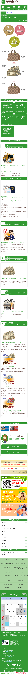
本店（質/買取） (7, 580)
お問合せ (21, 584)
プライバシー (21, 587)
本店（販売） (21, 580)
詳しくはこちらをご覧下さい (14, 178)
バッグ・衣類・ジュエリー (11, 552)
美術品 (4, 534)
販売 (26, 20)
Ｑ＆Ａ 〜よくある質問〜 (7, 572)
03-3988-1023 (9, 651)
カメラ (4, 537)
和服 (3, 543)
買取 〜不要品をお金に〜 (7, 563)
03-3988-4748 (9, 656)
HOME (3, 12)
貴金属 (4, 522)
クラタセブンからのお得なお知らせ (21, 576)
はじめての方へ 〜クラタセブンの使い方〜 (21, 568)
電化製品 (5, 540)
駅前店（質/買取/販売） (7, 584)
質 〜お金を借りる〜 (21, 559)
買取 (20, 20)
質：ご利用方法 (10, 12)
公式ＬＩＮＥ (7, 575)
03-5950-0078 (9, 661)
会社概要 (7, 587)
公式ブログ (20, 572)
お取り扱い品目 (7, 567)
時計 (3, 554)
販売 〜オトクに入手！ (21, 563)
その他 (4, 546)
